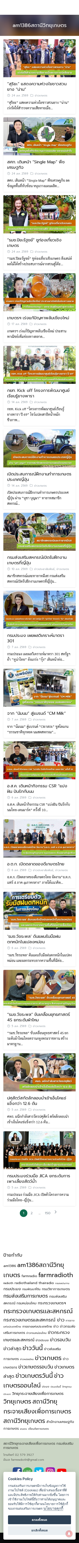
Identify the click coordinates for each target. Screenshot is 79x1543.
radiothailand (26, 1283)
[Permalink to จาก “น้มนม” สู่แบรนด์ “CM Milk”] (39, 687)
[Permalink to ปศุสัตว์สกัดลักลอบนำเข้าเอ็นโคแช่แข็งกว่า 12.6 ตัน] (39, 1071)
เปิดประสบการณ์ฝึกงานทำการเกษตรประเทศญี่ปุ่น (39, 477)
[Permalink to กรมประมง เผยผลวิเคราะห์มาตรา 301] (39, 609)
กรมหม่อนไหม (26, 1303)
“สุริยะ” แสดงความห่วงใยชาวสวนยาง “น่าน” (37, 86)
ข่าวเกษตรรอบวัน (35, 1367)
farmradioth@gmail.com (27, 1460)
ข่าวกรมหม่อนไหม (36, 1333)
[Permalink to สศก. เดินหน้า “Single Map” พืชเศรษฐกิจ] (39, 136)
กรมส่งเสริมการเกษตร (25, 1296)
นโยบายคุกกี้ (53, 1508)
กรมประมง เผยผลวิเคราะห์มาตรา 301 (35, 638)
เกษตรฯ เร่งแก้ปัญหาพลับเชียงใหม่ (38, 318)
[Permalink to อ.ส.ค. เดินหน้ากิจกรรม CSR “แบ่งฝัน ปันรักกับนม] (39, 760)
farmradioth (55, 1275)
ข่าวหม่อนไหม (27, 1359)
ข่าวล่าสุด (12, 1348)
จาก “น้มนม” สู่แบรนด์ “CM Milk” (36, 713)
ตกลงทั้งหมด (39, 1519)
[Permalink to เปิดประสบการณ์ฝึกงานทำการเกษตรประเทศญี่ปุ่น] (39, 447)
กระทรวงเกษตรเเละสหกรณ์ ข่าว (33, 1319)
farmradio (29, 1276)
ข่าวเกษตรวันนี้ (34, 1375)
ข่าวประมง (42, 1340)
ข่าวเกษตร (41, 95)
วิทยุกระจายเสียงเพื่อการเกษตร (38, 1394)
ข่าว (56, 1326)
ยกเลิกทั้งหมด (39, 1530)
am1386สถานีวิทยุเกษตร (40, 25)
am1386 (9, 1265)
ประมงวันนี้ (56, 1386)
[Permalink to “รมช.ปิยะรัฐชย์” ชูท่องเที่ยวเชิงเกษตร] (39, 213)
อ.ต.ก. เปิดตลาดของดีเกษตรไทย (35, 864)
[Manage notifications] (69, 1533)
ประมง (45, 1387)
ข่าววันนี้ (33, 1348)
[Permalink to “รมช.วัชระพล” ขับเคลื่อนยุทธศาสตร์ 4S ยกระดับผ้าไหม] (39, 988)
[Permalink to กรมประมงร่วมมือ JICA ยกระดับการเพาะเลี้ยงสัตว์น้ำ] (39, 1150)
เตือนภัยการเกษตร (38, 1429)
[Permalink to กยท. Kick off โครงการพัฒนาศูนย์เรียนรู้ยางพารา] (39, 364)
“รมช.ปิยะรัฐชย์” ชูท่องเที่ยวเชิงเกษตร (34, 243)
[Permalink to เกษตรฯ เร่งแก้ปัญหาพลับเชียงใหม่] (39, 292)
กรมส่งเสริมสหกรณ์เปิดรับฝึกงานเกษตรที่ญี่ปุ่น (37, 560)
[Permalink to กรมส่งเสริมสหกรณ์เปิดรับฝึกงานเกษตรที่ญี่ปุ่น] (39, 531)
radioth (8, 1283)
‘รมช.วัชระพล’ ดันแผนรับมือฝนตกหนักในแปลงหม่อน (33, 939)
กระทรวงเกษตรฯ (52, 1303)
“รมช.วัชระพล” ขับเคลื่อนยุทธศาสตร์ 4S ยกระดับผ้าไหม (38, 1017)
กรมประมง (12, 1289)
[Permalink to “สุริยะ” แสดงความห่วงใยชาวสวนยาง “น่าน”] (39, 57)
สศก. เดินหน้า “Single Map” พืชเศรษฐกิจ (36, 165)
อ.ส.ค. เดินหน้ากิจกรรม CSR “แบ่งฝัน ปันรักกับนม (37, 789)
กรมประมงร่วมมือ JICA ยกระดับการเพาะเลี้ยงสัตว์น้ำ (38, 1178)
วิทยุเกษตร (17, 1401)
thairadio (46, 1283)
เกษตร (23, 1429)
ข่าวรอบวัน (60, 1339)
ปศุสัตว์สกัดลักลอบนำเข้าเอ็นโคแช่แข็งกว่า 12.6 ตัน (36, 1101)
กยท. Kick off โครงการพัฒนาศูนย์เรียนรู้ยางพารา (38, 393)
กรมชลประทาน (62, 1283)
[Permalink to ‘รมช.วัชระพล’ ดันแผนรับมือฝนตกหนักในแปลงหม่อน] (39, 910)
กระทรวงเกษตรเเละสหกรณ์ (38, 1311)
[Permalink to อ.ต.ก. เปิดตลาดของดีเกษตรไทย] (39, 838)
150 (47, 1213)
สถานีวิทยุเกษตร (24, 1420)
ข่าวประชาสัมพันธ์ (44, 569)
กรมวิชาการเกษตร (56, 1289)
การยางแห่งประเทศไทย (37, 1326)
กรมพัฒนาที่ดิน (31, 1289)
